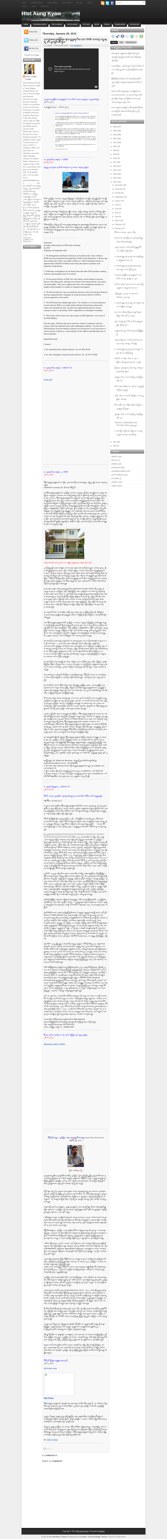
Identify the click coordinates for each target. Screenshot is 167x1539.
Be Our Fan (33, 48)
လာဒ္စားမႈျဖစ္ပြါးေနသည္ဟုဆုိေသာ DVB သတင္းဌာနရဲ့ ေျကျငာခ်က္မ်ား (75, 40)
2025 (115, 131)
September (119, 197)
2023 (115, 139)
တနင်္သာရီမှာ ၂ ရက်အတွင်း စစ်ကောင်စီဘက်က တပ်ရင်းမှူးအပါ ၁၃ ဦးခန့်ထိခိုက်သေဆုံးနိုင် (127, 69)
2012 (115, 182)
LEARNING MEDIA (118, 471)
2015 (115, 170)
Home (24, 3)
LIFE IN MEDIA (117, 475)
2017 (115, 162)
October (118, 193)
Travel (24, 6)
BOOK (113, 460)
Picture (86, 24)
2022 (115, 142)
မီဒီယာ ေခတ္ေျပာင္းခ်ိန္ (124, 232)
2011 (115, 442)
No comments (76, 45)
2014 (115, 174)
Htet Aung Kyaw (41, 13)
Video (34, 6)
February (118, 224)
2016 (115, 166)
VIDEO (114, 486)
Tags (121, 42)
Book (90, 3)
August (118, 201)
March (117, 220)
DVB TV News (48, 1368)
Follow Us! (33, 40)
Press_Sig (48, 379)
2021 (115, 146)
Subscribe (33, 32)
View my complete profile (28, 240)
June (117, 209)
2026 (115, 127)
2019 (115, 154)
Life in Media (52, 3)
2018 (115, 158)
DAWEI (114, 464)
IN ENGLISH (116, 468)
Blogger (36, 55)
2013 (115, 178)
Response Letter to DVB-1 (54, 1044)
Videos (114, 42)
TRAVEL (114, 482)
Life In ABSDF (72, 24)
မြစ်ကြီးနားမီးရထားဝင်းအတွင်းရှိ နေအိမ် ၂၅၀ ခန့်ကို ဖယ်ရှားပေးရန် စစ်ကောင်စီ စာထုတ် (126, 82)
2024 (115, 135)
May (117, 213)
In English (45, 6)
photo (55, 1368)
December (119, 185)
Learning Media (37, 3)
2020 (115, 150)
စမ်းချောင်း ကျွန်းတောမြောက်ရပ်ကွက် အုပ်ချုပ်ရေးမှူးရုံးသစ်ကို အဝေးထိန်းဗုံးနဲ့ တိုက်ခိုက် (126, 57)
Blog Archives (131, 42)
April (117, 217)
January (118, 228)
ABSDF (114, 457)
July (117, 205)
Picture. (79, 3)
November (119, 189)
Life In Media (57, 24)
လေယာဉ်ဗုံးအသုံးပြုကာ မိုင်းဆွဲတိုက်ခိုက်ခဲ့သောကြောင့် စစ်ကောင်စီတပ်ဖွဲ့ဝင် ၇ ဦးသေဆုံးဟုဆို (127, 111)
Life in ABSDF (66, 3)
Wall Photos (49, 1398)
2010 (115, 446)
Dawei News (120, 24)
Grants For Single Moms (117, 1537)
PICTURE (115, 478)
